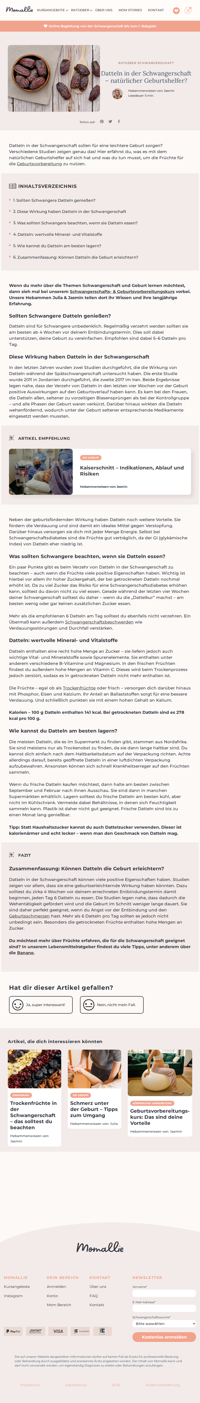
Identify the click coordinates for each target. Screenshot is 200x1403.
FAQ (94, 1295)
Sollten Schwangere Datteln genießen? (55, 200)
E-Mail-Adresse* (144, 1302)
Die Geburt (90, 457)
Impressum (30, 1385)
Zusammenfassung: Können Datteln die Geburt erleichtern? (77, 257)
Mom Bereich (59, 1304)
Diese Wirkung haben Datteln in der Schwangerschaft (71, 211)
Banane (25, 952)
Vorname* (139, 1287)
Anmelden (56, 1286)
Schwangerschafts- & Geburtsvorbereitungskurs (122, 291)
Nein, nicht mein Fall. (116, 1004)
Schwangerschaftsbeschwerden (99, 622)
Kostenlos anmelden (164, 1337)
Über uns (103, 10)
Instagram (13, 1295)
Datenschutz (76, 1385)
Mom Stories (130, 10)
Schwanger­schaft (156, 63)
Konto (52, 1295)
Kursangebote (51, 10)
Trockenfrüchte (79, 688)
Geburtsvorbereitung (39, 163)
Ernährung (21, 1095)
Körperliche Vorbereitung (152, 1103)
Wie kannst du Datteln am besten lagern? (59, 245)
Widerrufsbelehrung (162, 1385)
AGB (116, 1385)
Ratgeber (80, 10)
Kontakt (97, 1304)
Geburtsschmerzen (29, 916)
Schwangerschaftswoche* (151, 1317)
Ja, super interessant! (45, 1004)
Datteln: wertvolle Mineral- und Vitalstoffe (60, 234)
